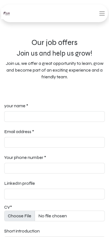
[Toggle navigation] (102, 13)
